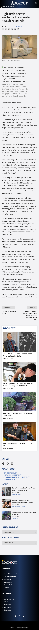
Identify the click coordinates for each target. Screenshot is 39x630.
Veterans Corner (16, 494)
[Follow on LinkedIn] (23, 616)
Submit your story (9, 599)
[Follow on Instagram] (19, 616)
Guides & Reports (9, 479)
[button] (2, 3)
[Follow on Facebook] (15, 616)
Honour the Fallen (9, 585)
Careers (6, 587)
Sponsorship (7, 607)
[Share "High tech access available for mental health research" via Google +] (9, 29)
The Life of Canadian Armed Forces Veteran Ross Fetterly (17, 355)
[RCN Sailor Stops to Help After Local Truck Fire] (19, 401)
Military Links (8, 582)
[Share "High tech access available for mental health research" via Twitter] (6, 29)
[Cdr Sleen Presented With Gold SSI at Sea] (19, 431)
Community (26, 477)
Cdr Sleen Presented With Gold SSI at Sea (18, 444)
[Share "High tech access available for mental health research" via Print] (18, 29)
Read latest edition (8, 7)
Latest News (18, 26)
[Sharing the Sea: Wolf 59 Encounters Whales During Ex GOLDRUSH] (19, 372)
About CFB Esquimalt (10, 574)
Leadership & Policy (10, 473)
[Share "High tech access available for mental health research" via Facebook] (3, 29)
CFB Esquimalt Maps (10, 577)
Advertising (7, 604)
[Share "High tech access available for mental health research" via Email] (15, 29)
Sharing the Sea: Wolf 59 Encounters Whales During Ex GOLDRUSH (18, 384)
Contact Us (7, 610)
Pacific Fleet (8, 579)
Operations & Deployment (12, 475)
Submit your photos (10, 602)
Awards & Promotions (11, 477)
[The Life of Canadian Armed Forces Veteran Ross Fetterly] (19, 342)
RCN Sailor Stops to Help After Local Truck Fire (18, 414)
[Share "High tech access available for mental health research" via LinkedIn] (12, 29)
